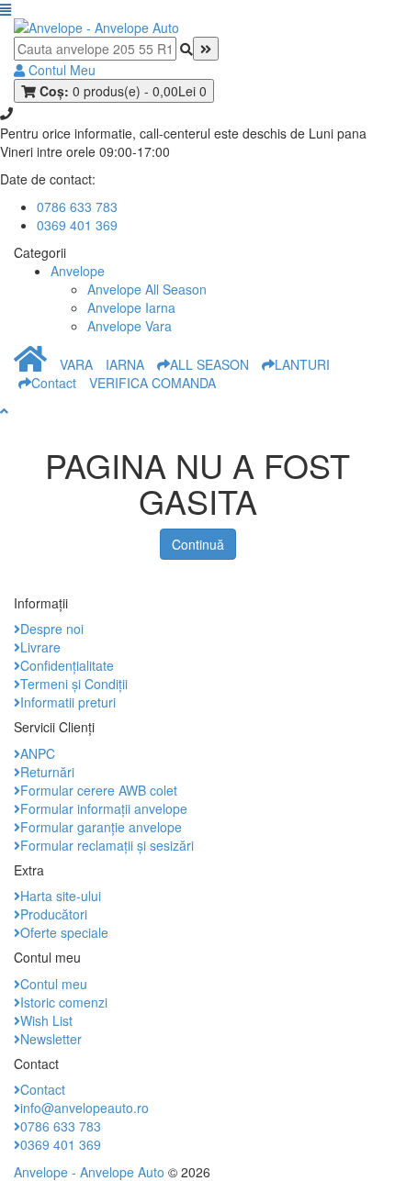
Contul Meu (60, 70)
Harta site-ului (60, 895)
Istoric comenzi (63, 1002)
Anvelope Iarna (131, 307)
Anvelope (78, 271)
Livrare (40, 647)
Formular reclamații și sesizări (107, 845)
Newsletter (51, 1039)
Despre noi (52, 628)
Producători (53, 914)
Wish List (46, 1020)
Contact (42, 1089)
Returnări (47, 772)
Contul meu (53, 984)
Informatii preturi (68, 702)
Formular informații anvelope (103, 808)
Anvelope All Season (147, 289)
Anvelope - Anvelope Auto (91, 1172)
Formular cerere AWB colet (98, 790)
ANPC (37, 753)
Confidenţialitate (67, 665)
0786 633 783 (77, 206)
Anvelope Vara (129, 326)
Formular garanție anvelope (101, 827)
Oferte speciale (64, 932)
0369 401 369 (77, 225)
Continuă (198, 544)
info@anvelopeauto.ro (84, 1107)
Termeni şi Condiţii (74, 683)
